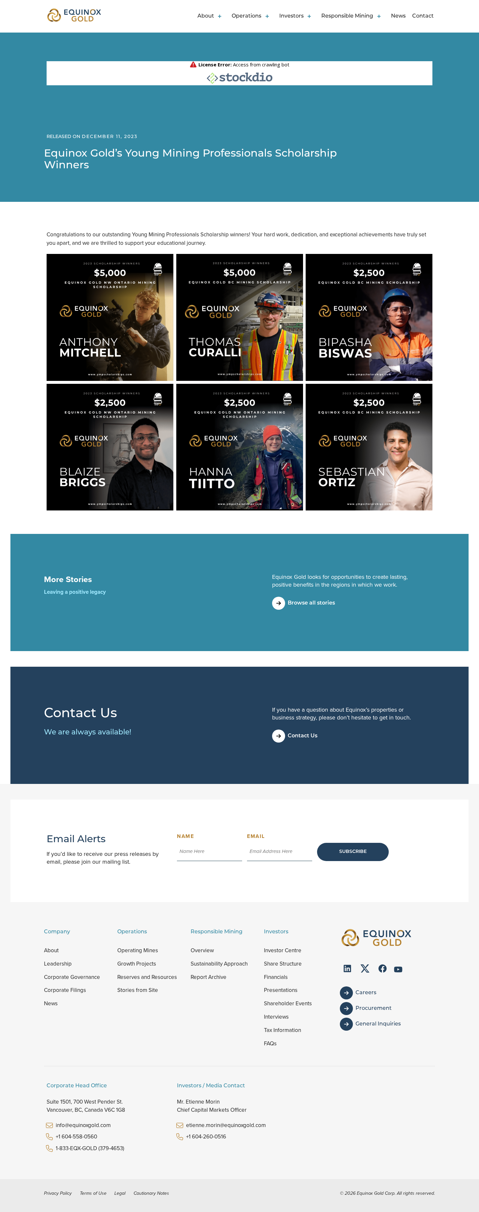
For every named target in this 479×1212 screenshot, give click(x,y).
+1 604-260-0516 (206, 1137)
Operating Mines (137, 950)
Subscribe (353, 851)
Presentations (281, 990)
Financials (276, 977)
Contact (423, 16)
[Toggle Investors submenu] (310, 16)
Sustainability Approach (219, 964)
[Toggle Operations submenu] (268, 16)
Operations (246, 16)
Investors (291, 16)
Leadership (58, 964)
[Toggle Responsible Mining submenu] (379, 16)
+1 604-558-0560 (76, 1137)
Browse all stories (311, 603)
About (205, 16)
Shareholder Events (288, 1003)
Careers (366, 993)
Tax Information (282, 1030)
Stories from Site (137, 990)
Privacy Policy (58, 1193)
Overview (202, 950)
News (398, 16)
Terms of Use (93, 1193)
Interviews (276, 1017)
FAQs (270, 1043)
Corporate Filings (65, 990)
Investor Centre (282, 950)
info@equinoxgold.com (83, 1125)
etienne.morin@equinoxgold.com (226, 1125)
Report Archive (208, 977)
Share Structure (283, 964)
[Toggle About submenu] (220, 16)
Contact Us (302, 736)
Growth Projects (136, 964)
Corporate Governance (72, 977)
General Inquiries (378, 1024)
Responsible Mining (347, 16)
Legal (119, 1193)
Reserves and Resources (147, 977)
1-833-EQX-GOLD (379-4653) (90, 1148)
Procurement (374, 1008)
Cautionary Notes (151, 1193)
